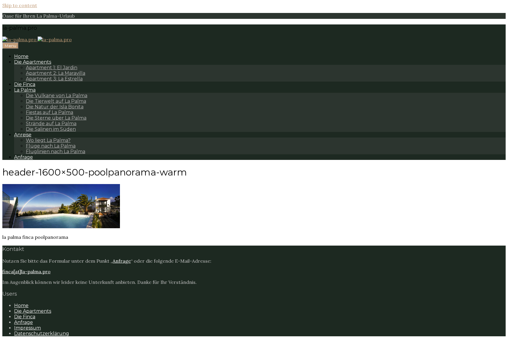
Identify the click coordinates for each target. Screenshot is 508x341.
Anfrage (23, 157)
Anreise (22, 135)
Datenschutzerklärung (41, 333)
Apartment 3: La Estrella (54, 79)
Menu (10, 45)
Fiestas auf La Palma (49, 112)
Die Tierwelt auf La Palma (56, 101)
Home (21, 56)
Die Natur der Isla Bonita (54, 107)
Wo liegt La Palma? (48, 140)
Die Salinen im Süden (51, 129)
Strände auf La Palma (51, 123)
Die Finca (24, 84)
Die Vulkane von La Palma (56, 95)
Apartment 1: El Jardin (51, 67)
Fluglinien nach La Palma (55, 151)
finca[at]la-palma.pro (26, 271)
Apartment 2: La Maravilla (55, 73)
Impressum (27, 328)
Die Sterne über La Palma (56, 118)
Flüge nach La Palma (51, 146)
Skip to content (19, 5)
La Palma (25, 90)
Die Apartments (32, 62)
